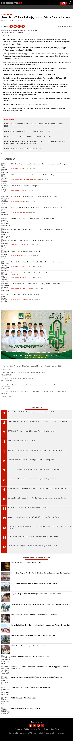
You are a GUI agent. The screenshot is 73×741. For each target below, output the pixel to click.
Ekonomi (49, 7)
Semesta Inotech (58, 733)
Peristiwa (18, 7)
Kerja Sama (33, 729)
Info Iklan (63, 3)
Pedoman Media (43, 729)
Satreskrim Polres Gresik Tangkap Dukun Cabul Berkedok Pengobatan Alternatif (36, 262)
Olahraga (56, 7)
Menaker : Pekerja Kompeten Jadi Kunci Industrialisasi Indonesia (27, 136)
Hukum (44, 7)
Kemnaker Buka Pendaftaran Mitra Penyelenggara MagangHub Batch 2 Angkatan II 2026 (34, 125)
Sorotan (22, 168)
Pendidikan (10, 7)
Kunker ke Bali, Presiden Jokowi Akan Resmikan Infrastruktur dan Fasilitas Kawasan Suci (40, 625)
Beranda (3, 7)
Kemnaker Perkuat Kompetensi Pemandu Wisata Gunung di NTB (28, 131)
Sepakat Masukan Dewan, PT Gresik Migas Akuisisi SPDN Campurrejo (33, 218)
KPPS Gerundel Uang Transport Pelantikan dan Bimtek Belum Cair (33, 646)
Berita (12, 168)
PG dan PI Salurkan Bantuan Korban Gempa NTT (26, 251)
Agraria (24, 7)
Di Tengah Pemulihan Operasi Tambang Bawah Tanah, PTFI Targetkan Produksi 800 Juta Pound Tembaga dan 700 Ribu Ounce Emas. (36, 142)
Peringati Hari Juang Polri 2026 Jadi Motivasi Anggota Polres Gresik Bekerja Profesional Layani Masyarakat (40, 274)
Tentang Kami (19, 729)
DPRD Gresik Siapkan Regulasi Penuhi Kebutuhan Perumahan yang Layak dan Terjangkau (39, 164)
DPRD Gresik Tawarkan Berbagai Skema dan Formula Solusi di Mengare (33, 175)
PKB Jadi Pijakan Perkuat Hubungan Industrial (25, 295)
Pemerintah (29, 179)
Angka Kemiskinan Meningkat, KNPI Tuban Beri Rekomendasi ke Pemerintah (36, 677)
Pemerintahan (37, 7)
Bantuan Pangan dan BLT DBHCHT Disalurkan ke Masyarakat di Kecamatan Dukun (36, 284)
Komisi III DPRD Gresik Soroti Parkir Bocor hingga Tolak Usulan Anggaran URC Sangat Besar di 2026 (39, 668)
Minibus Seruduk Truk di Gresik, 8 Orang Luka (25, 186)
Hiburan (68, 7)
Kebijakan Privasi (54, 729)
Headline (22, 179)
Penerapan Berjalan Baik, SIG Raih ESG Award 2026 (22, 149)
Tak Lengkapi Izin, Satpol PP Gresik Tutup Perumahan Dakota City (33, 687)
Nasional (62, 7)
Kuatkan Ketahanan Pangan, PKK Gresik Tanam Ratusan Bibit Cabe (33, 635)
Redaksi (26, 729)
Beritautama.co (13, 36)
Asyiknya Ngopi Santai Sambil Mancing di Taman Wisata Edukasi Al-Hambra (34, 197)
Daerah (29, 7)
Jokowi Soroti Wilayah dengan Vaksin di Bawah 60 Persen (30, 656)
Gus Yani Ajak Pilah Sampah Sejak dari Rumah (26, 708)
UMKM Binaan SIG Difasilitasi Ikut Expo (24, 698)
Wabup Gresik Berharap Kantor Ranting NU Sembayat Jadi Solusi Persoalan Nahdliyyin (38, 207)
